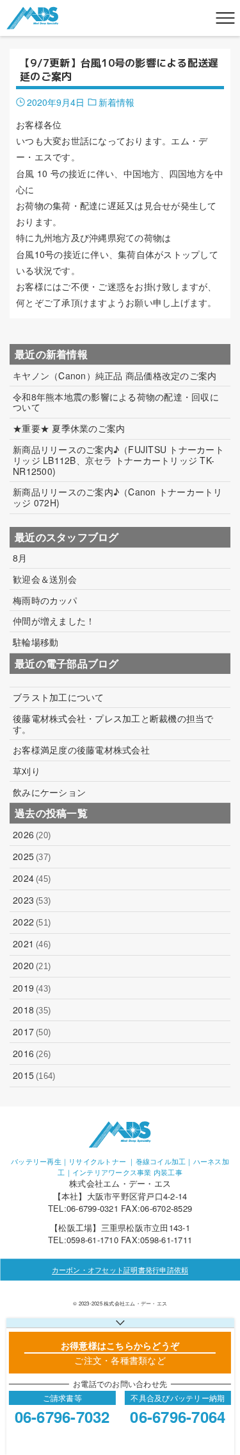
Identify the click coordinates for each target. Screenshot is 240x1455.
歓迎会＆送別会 (45, 579)
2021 (32, 943)
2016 (32, 1053)
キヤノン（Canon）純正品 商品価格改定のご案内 (114, 375)
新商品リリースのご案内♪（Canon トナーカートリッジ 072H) (118, 497)
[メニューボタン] (225, 18)
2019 (32, 987)
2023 (32, 899)
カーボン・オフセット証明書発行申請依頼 (120, 1269)
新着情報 (116, 102)
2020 (32, 965)
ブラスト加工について (58, 697)
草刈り (26, 771)
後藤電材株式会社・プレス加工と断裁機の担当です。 (113, 724)
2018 (32, 1009)
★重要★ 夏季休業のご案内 (69, 428)
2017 (32, 1031)
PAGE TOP (222, 1399)
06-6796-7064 (177, 1416)
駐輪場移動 (35, 642)
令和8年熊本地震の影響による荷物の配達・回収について (116, 402)
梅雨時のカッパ (45, 600)
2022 (32, 921)
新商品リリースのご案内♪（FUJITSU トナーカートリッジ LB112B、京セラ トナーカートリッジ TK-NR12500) (118, 460)
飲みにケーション (49, 792)
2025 (32, 856)
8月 (20, 558)
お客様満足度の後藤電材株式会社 (81, 750)
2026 (32, 834)
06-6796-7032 (62, 1416)
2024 (32, 878)
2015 (34, 1075)
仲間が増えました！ (54, 621)
